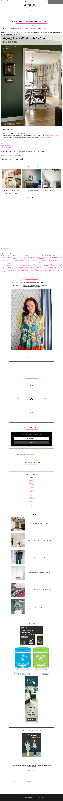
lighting (50, 264)
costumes (24, 260)
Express (31, 497)
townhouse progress (19, 270)
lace (45, 264)
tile (9, 270)
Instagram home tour (36, 255)
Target (31, 486)
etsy (61, 260)
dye (55, 260)
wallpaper (50, 270)
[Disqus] (31, 224)
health (56, 262)
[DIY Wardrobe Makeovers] (31, 756)
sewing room (15, 269)
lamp (47, 264)
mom (32, 281)
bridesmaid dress (5, 260)
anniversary (59, 257)
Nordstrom (31, 501)
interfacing (33, 264)
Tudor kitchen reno (51, 257)
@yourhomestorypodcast (7, 147)
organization (39, 265)
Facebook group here (16, 151)
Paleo (55, 256)
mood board (4, 265)
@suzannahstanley (5, 143)
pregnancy (23, 267)
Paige (5, 133)
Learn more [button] (4, 3)
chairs (14, 260)
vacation (41, 270)
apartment (3, 258)
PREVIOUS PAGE (6, 248)
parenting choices (54, 265)
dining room (47, 260)
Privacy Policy (31, 770)
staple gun (44, 269)
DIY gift (14, 255)
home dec (9, 264)
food (26, 262)
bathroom (32, 258)
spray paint (36, 269)
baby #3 (23, 258)
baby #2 (19, 258)
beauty (36, 258)
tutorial (31, 270)
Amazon (31, 479)
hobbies (60, 262)
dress (52, 260)
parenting (47, 265)
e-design (58, 260)
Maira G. (41, 797)
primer (27, 267)
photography (13, 267)
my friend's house (16, 265)
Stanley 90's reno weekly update (25, 257)
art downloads (11, 258)
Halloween (19, 255)
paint (43, 265)
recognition (41, 267)
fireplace (16, 262)
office (31, 265)
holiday (3, 264)
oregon (34, 265)
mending (60, 264)
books (60, 258)
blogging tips (56, 258)
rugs (51, 267)
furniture (30, 262)
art (6, 258)
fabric (7, 262)
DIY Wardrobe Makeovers (7, 255)
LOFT (31, 500)
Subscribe (31, 442)
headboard (51, 262)
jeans (36, 264)
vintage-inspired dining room (51, 135)
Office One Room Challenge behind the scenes (31, 191)
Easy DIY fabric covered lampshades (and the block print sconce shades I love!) (39, 540)
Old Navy (31, 503)
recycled (47, 267)
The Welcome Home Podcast (24, 132)
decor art (39, 260)
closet (17, 260)
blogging (51, 258)
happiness (46, 262)
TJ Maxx (31, 487)
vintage (45, 270)
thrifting (7, 270)
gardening (37, 262)
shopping (21, 269)
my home (22, 265)
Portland (60, 255)
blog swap (46, 258)
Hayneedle (31, 483)
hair (43, 262)
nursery (28, 265)
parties (60, 265)
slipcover (26, 269)
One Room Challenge (48, 256)
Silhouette (3, 257)
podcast (18, 267)
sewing (54, 267)
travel (27, 270)
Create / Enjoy (27, 797)
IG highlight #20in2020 (46, 137)
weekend (12, 271)
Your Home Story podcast (14, 32)
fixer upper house (17, 282)
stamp (40, 269)
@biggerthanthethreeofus (7, 145)
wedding (55, 270)
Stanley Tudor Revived (39, 257)
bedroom (41, 258)
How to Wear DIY (26, 256)
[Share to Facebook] (35, 197)
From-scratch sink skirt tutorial (39, 523)
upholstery (36, 270)
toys (25, 270)
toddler (12, 270)
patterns (7, 267)
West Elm (31, 491)
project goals (32, 267)
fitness (20, 262)
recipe (37, 267)
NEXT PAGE (58, 248)
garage (33, 262)
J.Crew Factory (31, 498)
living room (54, 264)
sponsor (30, 269)
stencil (47, 269)
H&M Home (31, 482)
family (10, 262)
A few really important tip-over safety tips (52, 191)
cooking (20, 260)
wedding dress (6, 271)
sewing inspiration (9, 269)
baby (15, 258)
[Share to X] (32, 197)
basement (27, 258)
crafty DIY (29, 260)
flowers (23, 262)
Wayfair (31, 490)
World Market (31, 493)
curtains (35, 260)
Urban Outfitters (31, 489)
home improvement (19, 264)
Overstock (31, 484)
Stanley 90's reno (11, 257)
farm (13, 262)
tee (56, 269)
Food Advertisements (21, 454)
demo (42, 260)
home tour (27, 264)
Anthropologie (31, 480)
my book (9, 265)
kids (39, 264)
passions (2, 267)
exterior (3, 262)
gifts (41, 262)
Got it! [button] (55, 2)
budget (11, 260)
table (54, 269)
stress (51, 269)
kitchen (41, 264)
